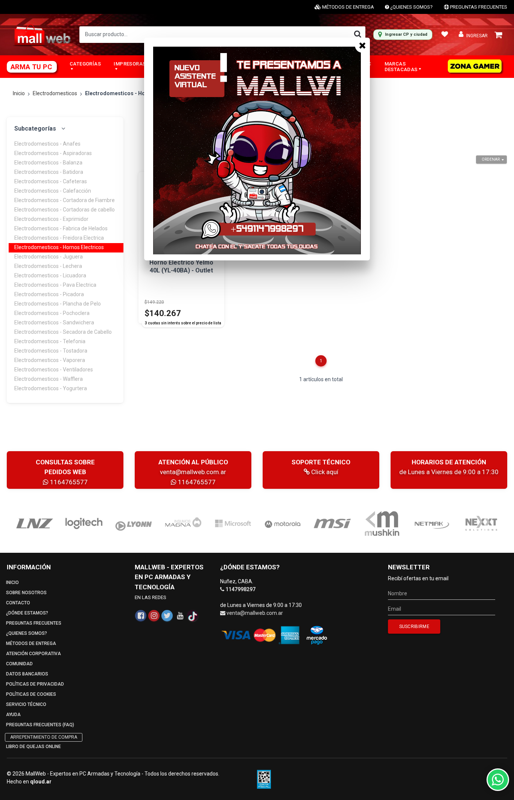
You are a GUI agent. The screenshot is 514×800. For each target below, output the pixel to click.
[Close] (362, 45)
